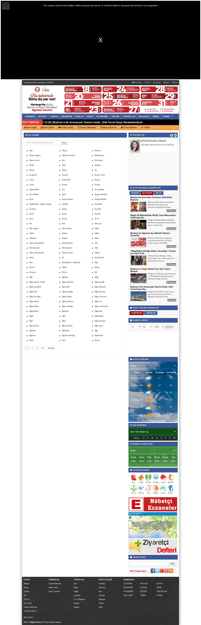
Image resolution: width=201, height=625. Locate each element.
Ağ (95, 272)
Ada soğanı (34, 228)
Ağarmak (98, 311)
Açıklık (65, 204)
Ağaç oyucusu (100, 296)
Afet (31, 262)
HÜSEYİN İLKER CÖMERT (153, 141)
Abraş (64, 170)
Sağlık (76, 591)
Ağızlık (32, 330)
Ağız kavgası (100, 321)
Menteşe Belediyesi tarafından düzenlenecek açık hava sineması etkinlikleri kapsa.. (161, 204)
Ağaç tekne (34, 306)
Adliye (97, 252)
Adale (31, 233)
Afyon (64, 272)
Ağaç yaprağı (67, 306)
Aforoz (32, 267)
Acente (97, 184)
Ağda (31, 316)
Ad (30, 223)
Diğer (101, 607)
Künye (26, 587)
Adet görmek (67, 243)
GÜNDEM (128, 583)
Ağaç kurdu (67, 296)
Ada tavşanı (67, 228)
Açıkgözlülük (100, 199)
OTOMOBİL (129, 591)
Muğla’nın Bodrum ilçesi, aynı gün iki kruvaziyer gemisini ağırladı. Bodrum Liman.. (161, 294)
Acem (31, 184)
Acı (63, 189)
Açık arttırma (67, 199)
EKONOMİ (128, 587)
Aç (95, 170)
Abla (64, 165)
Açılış (64, 209)
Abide (31, 165)
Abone (32, 170)
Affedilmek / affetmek (71, 262)
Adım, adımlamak (36, 252)
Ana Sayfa (138, 82)
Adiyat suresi (67, 252)
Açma (64, 214)
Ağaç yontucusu (101, 306)
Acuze (64, 218)
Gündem (102, 583)
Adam (96, 233)
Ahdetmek (98, 335)
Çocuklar (77, 595)
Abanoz (97, 150)
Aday (96, 238)
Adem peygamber (36, 243)
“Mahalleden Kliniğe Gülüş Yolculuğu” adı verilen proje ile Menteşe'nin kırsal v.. (161, 258)
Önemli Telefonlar (30, 607)
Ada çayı (98, 223)
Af (63, 257)
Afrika (64, 267)
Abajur (65, 150)
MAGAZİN (128, 595)
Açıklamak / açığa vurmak (40, 204)
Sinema (76, 607)
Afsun (96, 267)
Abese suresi (34, 160)
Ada (63, 223)
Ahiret (97, 340)
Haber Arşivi (53, 587)
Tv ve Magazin (79, 599)
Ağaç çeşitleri (67, 282)
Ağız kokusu (67, 325)
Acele (31, 179)
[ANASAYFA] (57, 96)
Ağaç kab (33, 291)
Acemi (64, 184)
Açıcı (64, 194)
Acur (31, 218)
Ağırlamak (98, 316)
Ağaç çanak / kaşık (37, 282)
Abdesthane (99, 155)
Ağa (31, 277)
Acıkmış (32, 209)
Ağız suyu (98, 325)
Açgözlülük (34, 189)
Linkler (26, 591)
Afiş (96, 262)
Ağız (64, 321)
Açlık (31, 214)
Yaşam (101, 603)
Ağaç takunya (67, 301)
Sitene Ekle (30, 611)
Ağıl (63, 316)
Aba (31, 150)
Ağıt (31, 321)
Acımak (97, 209)
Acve (96, 218)
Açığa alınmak (100, 194)
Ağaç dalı (66, 287)
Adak (96, 228)
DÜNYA (160, 583)
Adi (96, 243)
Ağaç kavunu (100, 291)
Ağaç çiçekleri (35, 287)
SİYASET (144, 583)
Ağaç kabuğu (67, 291)
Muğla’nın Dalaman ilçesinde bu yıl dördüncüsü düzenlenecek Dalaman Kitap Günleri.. (162, 276)
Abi (63, 160)
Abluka (97, 165)
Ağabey (65, 277)
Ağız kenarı (34, 325)
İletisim (175, 82)
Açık (31, 199)
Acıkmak (98, 204)
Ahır (63, 340)
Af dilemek (99, 257)
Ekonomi (102, 587)
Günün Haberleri (55, 583)
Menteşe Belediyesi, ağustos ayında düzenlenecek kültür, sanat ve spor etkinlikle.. (160, 240)
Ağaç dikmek (100, 287)
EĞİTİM (143, 591)
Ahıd (31, 340)
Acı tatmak (33, 194)
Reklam (166, 82)
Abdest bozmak (68, 155)
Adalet (64, 233)
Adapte (65, 238)
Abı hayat (98, 160)
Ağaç (96, 277)
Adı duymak (34, 248)
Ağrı (96, 330)
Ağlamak (65, 330)
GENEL (160, 595)
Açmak (97, 214)
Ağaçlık (65, 311)
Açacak (65, 175)
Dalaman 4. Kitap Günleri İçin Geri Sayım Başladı (83, 122)
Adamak (32, 238)
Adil (96, 248)
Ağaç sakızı (34, 301)
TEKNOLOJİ (162, 591)
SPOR (159, 587)
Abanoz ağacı (35, 155)
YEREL (143, 595)
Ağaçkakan (34, 311)
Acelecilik (66, 179)
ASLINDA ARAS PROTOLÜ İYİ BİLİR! (157, 144)
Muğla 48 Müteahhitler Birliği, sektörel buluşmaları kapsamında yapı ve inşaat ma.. (162, 222)
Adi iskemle (67, 248)
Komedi (102, 595)
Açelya (97, 179)
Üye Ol (147, 82)
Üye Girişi (156, 82)
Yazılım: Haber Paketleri (159, 622)
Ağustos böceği (68, 335)
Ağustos (32, 335)
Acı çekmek (99, 189)
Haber (76, 587)
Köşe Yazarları (54, 591)
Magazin (102, 599)
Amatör (76, 603)
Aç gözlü (33, 175)
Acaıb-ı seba (99, 175)
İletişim (26, 583)
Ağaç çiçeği (99, 282)
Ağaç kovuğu (35, 296)
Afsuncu (32, 272)
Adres (31, 257)
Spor (75, 583)
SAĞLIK (143, 587)
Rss (25, 595)
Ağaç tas (98, 301)
